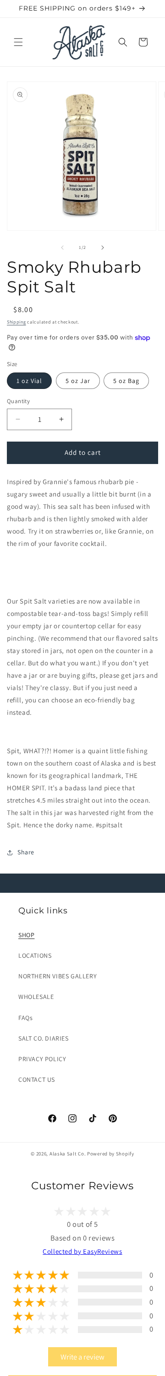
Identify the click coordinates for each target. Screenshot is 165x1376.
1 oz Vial (29, 381)
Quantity (18, 401)
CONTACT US (36, 1079)
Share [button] (25, 852)
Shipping (16, 322)
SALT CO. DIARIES (43, 1038)
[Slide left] (62, 247)
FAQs (25, 1018)
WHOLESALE (36, 997)
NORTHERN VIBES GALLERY (57, 976)
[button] (18, 42)
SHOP (26, 935)
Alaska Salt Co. (68, 1153)
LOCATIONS (34, 955)
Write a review (82, 1357)
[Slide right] (103, 247)
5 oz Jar (78, 381)
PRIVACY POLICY (42, 1059)
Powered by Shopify (110, 1153)
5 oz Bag (126, 381)
